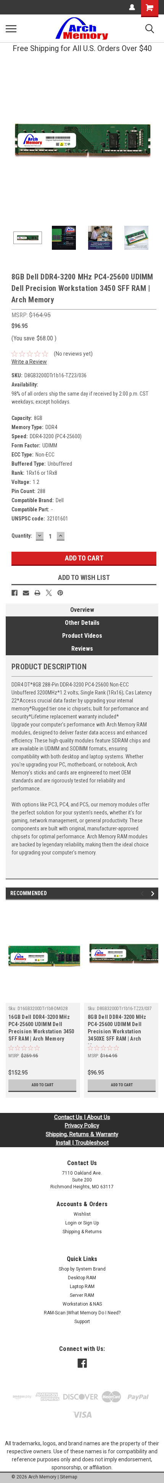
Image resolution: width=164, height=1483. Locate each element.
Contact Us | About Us (82, 1117)
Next (152, 141)
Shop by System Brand (82, 1269)
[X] (49, 593)
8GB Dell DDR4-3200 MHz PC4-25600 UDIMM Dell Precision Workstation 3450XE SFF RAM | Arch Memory (117, 1029)
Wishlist (82, 1214)
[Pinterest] (60, 593)
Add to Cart (42, 1085)
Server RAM (82, 1295)
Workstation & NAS (82, 1304)
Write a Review (29, 362)
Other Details (82, 622)
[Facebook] (14, 593)
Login (71, 1223)
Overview (82, 609)
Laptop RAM (82, 1286)
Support (82, 1321)
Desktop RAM (82, 1277)
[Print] (37, 593)
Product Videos (82, 635)
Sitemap (68, 1477)
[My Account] (132, 7)
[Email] (26, 593)
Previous (11, 141)
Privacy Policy (82, 1125)
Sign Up (91, 1223)
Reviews (82, 648)
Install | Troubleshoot (82, 1142)
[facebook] (82, 1363)
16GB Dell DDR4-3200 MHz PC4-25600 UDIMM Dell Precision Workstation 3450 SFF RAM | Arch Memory (41, 1028)
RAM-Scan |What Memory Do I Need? (82, 1312)
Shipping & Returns (82, 1231)
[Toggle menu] (11, 28)
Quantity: (21, 536)
